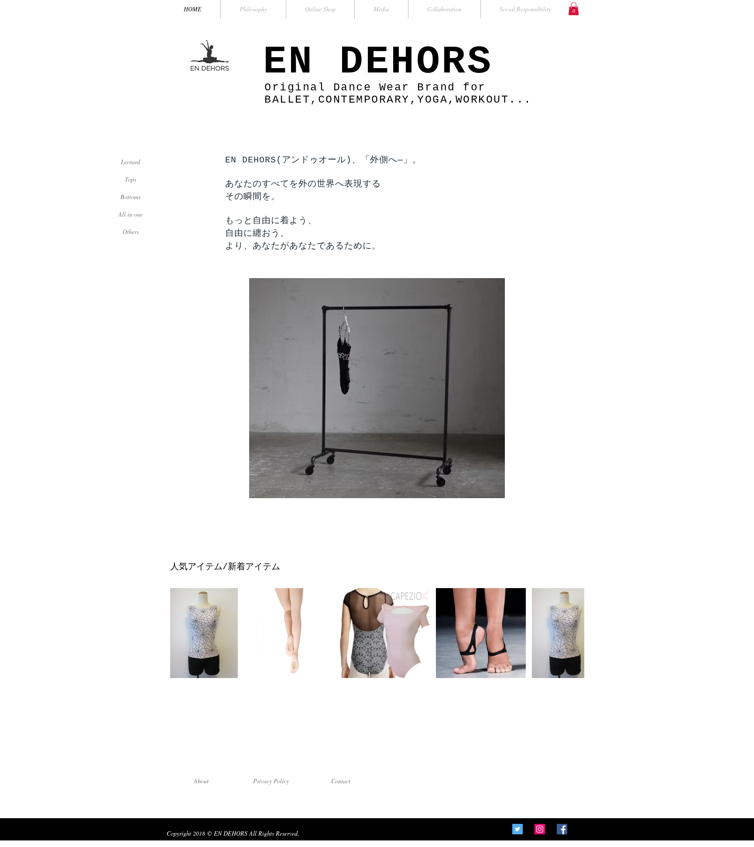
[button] (573, 8)
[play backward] (181, 633)
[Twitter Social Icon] (517, 829)
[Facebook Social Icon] (562, 829)
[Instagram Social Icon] (540, 829)
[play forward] (573, 633)
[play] (486, 490)
